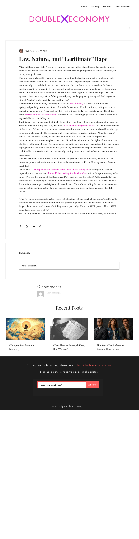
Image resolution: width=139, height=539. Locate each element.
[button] (129, 28)
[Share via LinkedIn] (33, 226)
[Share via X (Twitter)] (27, 226)
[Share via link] (40, 226)
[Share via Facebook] (20, 226)
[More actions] (117, 51)
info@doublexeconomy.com (94, 365)
